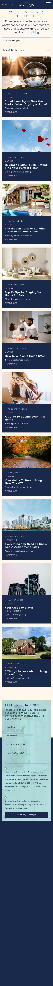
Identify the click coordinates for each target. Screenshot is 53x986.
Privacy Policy (26, 981)
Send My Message (26, 815)
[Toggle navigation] (47, 4)
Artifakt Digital (31, 984)
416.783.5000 (30, 974)
